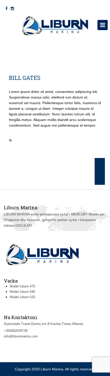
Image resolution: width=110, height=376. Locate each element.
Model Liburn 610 (22, 297)
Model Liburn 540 (22, 292)
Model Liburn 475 (22, 286)
